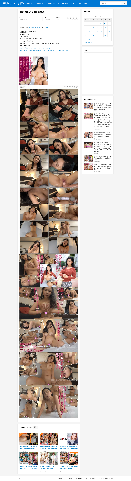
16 (89, 31)
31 (93, 39)
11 (97, 27)
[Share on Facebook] (67, 18)
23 (89, 35)
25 (97, 35)
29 (85, 39)
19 (101, 31)
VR (58, 3)
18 (97, 31)
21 (109, 31)
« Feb (85, 42)
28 (109, 35)
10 (93, 27)
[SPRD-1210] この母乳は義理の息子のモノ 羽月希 (69, 467)
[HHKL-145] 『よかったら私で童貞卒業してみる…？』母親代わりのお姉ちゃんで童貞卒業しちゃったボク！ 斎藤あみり (103, 106)
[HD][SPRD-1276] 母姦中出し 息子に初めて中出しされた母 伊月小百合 (102, 158)
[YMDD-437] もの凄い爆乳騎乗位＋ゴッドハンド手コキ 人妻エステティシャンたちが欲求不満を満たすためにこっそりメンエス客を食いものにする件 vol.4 (28, 467)
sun (20, 17)
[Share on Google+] (76, 18)
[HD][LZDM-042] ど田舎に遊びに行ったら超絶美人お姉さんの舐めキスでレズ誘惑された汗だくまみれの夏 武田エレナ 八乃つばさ (49, 448)
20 (105, 31)
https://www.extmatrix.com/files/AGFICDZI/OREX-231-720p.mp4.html (43, 50)
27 (105, 35)
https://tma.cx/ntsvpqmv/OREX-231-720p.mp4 (35, 48)
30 (89, 39)
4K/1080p (65, 3)
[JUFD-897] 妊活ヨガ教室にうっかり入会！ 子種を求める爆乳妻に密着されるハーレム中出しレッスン (103, 167)
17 (93, 31)
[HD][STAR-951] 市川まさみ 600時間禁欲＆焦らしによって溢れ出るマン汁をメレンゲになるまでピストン (103, 135)
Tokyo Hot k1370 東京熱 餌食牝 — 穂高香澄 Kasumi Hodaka (28, 448)
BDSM (72, 3)
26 (101, 35)
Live (85, 3)
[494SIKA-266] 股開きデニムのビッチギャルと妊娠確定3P (69, 448)
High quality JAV (13, 3)
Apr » (90, 42)
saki (20, 478)
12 (101, 27)
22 (85, 35)
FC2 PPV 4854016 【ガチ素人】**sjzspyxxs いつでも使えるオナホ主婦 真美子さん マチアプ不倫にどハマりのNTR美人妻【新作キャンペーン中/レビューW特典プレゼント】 (103, 147)
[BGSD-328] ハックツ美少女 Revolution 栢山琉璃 (48, 467)
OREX (46, 27)
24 (93, 35)
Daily (79, 3)
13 (105, 27)
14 (109, 27)
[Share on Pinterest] (73, 18)
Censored (29, 3)
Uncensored (39, 3)
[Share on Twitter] (70, 18)
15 (85, 31)
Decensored (50, 3)
